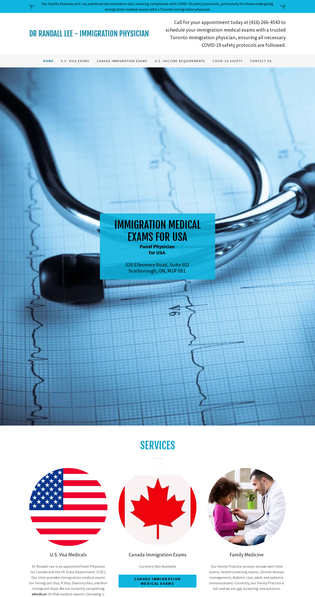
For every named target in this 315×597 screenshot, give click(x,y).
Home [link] (48, 61)
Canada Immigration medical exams (157, 581)
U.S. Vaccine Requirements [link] (180, 61)
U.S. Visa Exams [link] (75, 61)
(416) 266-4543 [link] (264, 22)
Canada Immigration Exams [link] (122, 61)
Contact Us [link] (261, 61)
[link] (93, 35)
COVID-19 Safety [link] (228, 61)
